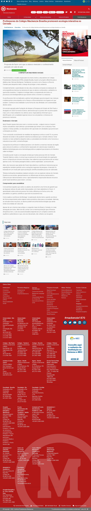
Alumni (33, 12)
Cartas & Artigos (67, 64)
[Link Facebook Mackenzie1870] (2, 1)
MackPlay (39, 12)
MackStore (52, 12)
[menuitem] (22, 1)
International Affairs (84, 12)
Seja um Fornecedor (80, 505)
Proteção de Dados (38, 505)
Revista (45, 12)
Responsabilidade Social (19, 70)
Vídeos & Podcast (79, 60)
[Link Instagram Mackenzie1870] (12, 1)
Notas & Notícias (67, 60)
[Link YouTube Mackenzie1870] (7, 1)
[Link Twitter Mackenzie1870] (4, 1)
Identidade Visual (52, 505)
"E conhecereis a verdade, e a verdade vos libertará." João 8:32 (69, 509)
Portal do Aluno (60, 12)
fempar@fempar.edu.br (24, 483)
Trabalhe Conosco (66, 505)
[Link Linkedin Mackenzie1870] (9, 1)
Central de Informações (22, 505)
